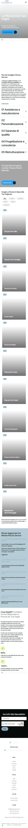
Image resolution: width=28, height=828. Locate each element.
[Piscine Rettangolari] (14, 418)
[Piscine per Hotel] (14, 390)
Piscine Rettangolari (11, 429)
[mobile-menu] (25, 2)
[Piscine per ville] (14, 221)
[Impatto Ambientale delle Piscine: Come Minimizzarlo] (14, 597)
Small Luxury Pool (10, 485)
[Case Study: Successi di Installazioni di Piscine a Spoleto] (14, 539)
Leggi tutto (4, 554)
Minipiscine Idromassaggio (10, 511)
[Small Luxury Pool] (14, 474)
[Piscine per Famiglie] (14, 249)
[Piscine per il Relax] (14, 278)
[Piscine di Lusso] (14, 362)
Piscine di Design (10, 345)
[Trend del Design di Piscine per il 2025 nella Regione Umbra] (14, 561)
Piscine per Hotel (11, 400)
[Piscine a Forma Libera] (14, 446)
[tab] (4, 198)
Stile (5, 210)
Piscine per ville (10, 231)
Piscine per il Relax (10, 288)
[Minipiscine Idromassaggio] (14, 502)
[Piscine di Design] (14, 334)
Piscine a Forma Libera (11, 457)
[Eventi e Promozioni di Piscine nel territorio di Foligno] (14, 573)
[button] (14, 111)
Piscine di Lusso (10, 372)
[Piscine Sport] (14, 306)
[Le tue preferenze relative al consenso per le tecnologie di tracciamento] (2, 825)
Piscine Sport (8, 317)
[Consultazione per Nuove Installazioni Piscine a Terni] (14, 585)
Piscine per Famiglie (12, 260)
